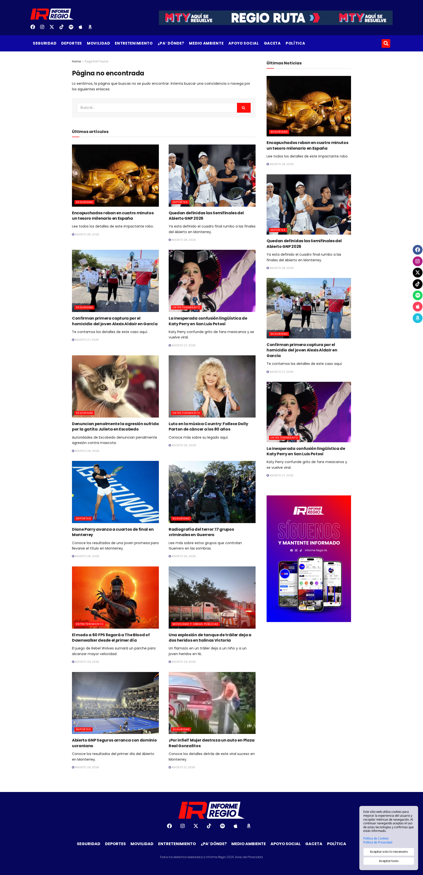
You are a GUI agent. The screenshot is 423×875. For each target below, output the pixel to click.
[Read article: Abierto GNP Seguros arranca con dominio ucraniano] (115, 703)
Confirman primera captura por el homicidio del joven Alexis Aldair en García (114, 320)
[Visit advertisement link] (309, 558)
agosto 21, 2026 (183, 767)
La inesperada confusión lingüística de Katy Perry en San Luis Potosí (208, 320)
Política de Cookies (376, 838)
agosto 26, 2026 (86, 451)
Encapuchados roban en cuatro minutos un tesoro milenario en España (112, 215)
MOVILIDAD (98, 43)
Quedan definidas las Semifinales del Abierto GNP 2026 (206, 215)
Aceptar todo (389, 861)
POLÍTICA (295, 43)
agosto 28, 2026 (86, 234)
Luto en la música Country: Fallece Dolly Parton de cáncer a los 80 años (208, 426)
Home (76, 61)
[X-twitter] (53, 28)
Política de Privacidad (377, 842)
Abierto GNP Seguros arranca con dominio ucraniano (114, 742)
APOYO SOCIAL (243, 43)
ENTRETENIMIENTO (134, 43)
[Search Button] (244, 108)
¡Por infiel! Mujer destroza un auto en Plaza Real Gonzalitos (212, 742)
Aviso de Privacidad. (249, 857)
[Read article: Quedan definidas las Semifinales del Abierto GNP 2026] (212, 175)
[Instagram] (44, 28)
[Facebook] (34, 28)
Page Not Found (96, 61)
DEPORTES (71, 43)
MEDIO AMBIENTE (206, 43)
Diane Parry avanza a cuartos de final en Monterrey (112, 532)
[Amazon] (92, 28)
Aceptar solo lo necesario (389, 852)
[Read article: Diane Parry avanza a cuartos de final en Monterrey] (115, 492)
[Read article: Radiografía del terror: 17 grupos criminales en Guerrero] (212, 492)
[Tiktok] (63, 28)
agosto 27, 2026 (86, 340)
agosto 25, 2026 (183, 556)
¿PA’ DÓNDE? (171, 43)
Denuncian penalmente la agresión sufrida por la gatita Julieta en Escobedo (115, 426)
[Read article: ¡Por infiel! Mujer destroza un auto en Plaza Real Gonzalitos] (212, 703)
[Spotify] (73, 28)
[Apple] (82, 28)
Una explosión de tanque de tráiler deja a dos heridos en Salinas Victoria (210, 637)
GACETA (272, 43)
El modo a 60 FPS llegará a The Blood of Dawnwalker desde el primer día (111, 637)
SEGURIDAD (44, 43)
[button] (386, 43)
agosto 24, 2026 (86, 662)
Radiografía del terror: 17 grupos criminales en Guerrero (201, 532)
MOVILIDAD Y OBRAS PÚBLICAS (195, 624)
